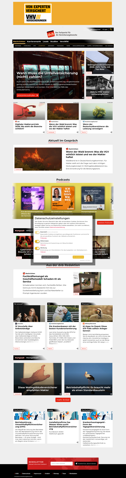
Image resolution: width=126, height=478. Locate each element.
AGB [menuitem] (17, 473)
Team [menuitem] (64, 473)
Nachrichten (19, 41)
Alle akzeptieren (78, 257)
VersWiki (64, 41)
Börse (84, 348)
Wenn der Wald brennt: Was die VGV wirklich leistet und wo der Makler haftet (63, 126)
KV (49, 304)
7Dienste (43, 238)
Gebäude (51, 132)
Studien (54, 41)
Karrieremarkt (34, 41)
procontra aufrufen (26, 95)
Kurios (16, 348)
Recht (84, 132)
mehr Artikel (63, 400)
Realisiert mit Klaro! (85, 260)
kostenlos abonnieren (87, 464)
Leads (46, 41)
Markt (89, 73)
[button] (83, 97)
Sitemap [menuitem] (56, 473)
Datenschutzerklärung (57, 227)
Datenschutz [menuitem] (26, 473)
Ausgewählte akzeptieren (50, 257)
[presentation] (14, 201)
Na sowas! (18, 304)
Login (105, 29)
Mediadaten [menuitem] (73, 473)
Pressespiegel (96, 29)
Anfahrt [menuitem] (47, 473)
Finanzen (85, 304)
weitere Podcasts (105, 223)
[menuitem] (95, 29)
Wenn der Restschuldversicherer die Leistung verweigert (96, 126)
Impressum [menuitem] (37, 473)
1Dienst (43, 245)
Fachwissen (19, 410)
